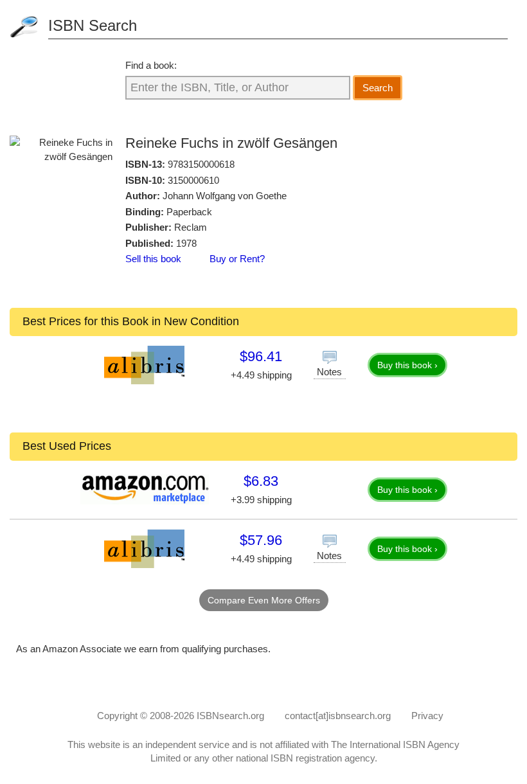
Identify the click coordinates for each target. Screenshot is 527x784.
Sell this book (153, 258)
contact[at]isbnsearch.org (338, 715)
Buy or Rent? (237, 258)
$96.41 (261, 356)
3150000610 (193, 180)
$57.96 (261, 540)
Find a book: (151, 65)
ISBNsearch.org (230, 715)
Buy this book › (407, 365)
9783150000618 (201, 164)
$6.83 (261, 481)
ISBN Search (92, 25)
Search (377, 87)
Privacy (427, 715)
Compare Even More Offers (264, 600)
